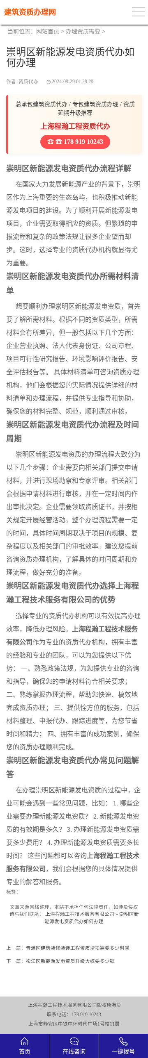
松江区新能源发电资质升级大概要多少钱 (70, 961)
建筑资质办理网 (30, 12)
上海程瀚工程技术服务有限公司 (79, 914)
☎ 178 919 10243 (78, 141)
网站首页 (47, 31)
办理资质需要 (83, 31)
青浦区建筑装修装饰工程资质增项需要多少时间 (78, 948)
